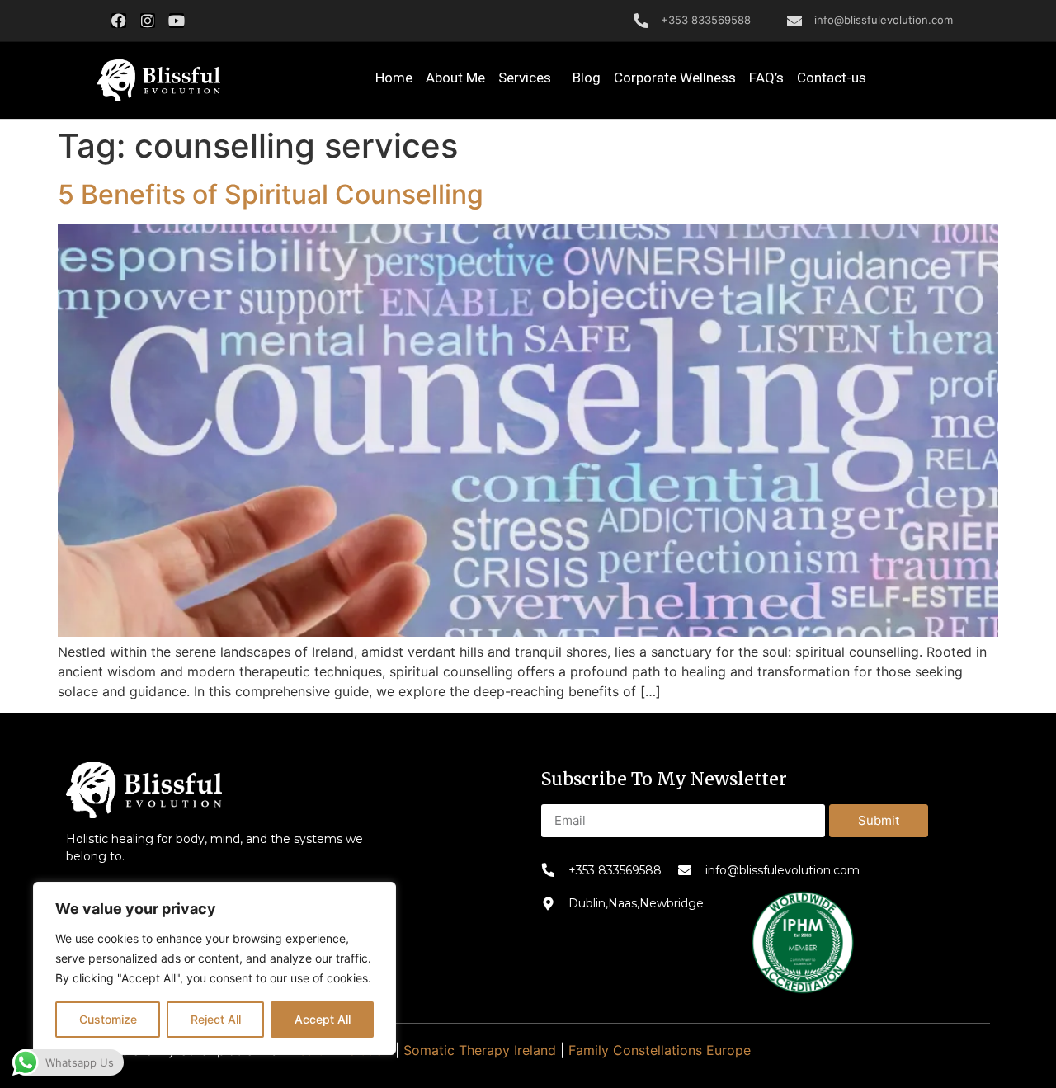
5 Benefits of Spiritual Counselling (270, 194)
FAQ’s (766, 77)
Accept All (323, 1019)
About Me (455, 77)
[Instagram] (147, 20)
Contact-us (831, 77)
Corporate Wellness (675, 77)
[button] (158, 81)
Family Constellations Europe (659, 1050)
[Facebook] (118, 20)
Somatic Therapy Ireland (479, 1050)
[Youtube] (176, 20)
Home (393, 77)
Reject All (216, 1019)
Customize (108, 1019)
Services (524, 77)
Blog (587, 77)
